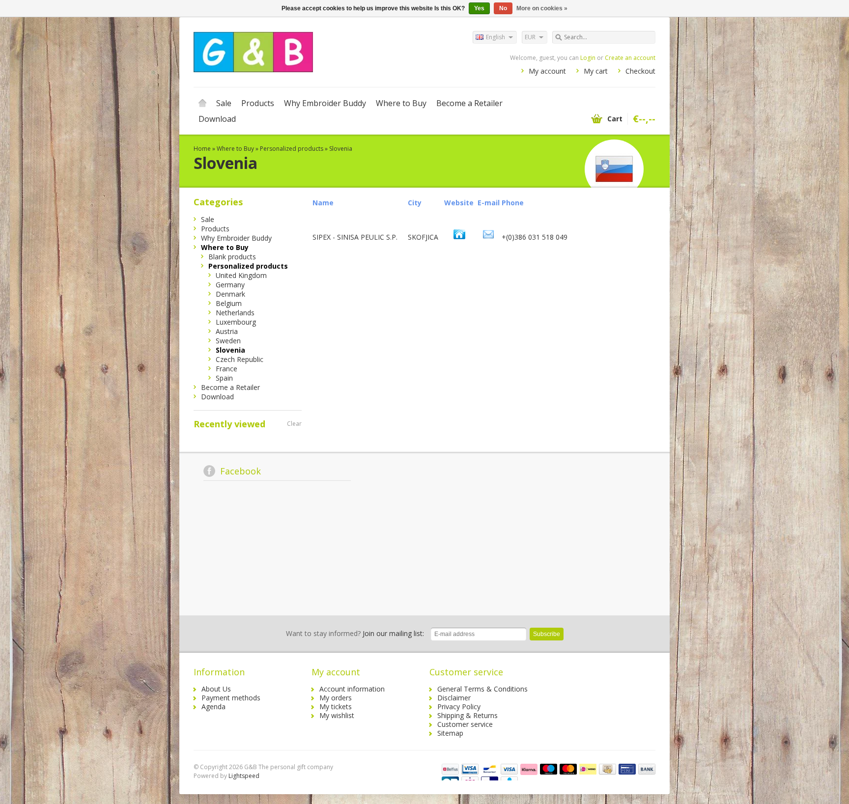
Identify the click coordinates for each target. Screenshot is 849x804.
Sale (223, 103)
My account (547, 71)
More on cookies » (541, 8)
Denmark (230, 294)
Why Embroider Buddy (325, 103)
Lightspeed (243, 776)
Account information (352, 688)
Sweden (228, 340)
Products (257, 103)
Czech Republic (239, 359)
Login (587, 58)
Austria (227, 331)
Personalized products (291, 148)
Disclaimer (454, 697)
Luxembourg (236, 322)
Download (217, 118)
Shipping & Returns (467, 715)
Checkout (640, 71)
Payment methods (230, 697)
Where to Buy (401, 103)
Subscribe (546, 634)
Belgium (229, 303)
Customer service (465, 724)
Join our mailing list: (355, 633)
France (226, 368)
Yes (479, 8)
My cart (596, 71)
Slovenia (340, 148)
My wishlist (336, 715)
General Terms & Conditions (482, 688)
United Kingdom (241, 275)
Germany (230, 284)
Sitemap (450, 733)
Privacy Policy (459, 706)
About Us (216, 688)
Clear (294, 423)
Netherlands (235, 312)
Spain (224, 378)
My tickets (335, 706)
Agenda (213, 706)
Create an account (630, 58)
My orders (335, 697)
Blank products (232, 256)
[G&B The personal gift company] (309, 51)
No (503, 8)
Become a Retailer (469, 103)
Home (202, 103)
